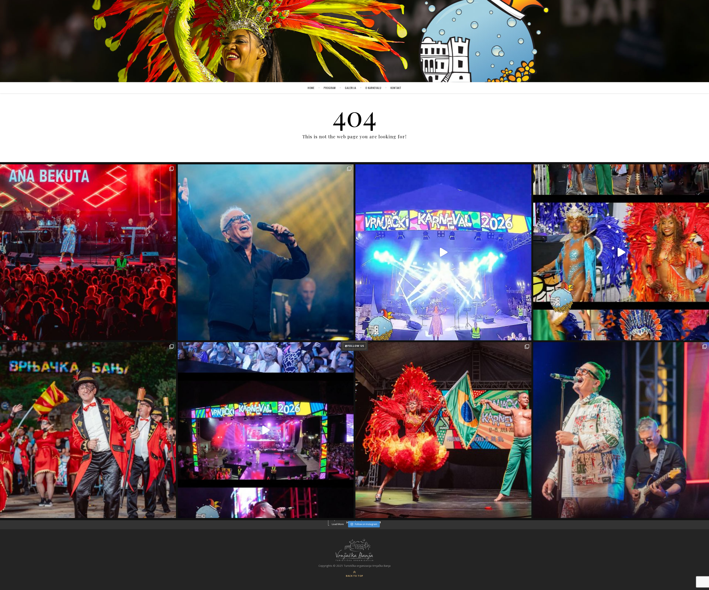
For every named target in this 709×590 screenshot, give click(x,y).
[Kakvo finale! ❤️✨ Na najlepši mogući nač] (443, 252)
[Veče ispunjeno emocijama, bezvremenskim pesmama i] (266, 252)
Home (311, 88)
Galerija (350, 88)
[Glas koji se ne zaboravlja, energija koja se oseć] (266, 430)
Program (330, 88)
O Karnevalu (373, 88)
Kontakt (396, 88)
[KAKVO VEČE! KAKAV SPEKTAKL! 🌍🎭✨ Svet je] (88, 430)
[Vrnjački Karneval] (354, 550)
